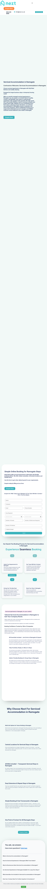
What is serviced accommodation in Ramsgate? (15, 856)
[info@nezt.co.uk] (14, 12)
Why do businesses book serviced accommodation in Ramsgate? (20, 865)
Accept (23, 886)
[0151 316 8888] (5, 12)
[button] (32, 3)
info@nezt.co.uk (20, 12)
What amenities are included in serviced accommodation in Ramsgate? (22, 874)
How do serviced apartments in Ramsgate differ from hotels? (19, 860)
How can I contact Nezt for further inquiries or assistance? (19, 879)
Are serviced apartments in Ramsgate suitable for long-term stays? (21, 869)
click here (24, 848)
